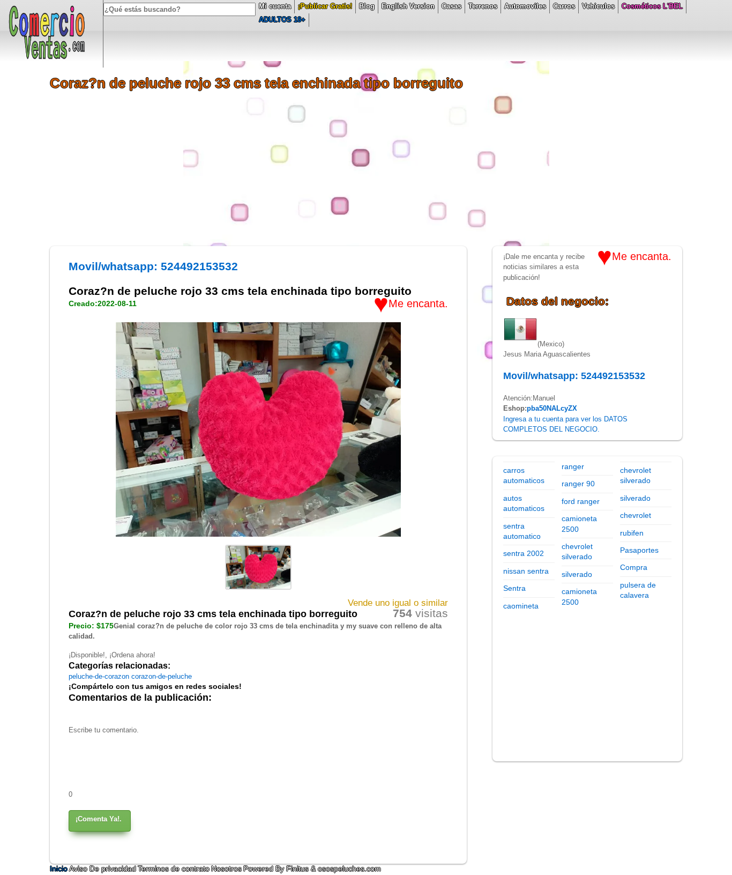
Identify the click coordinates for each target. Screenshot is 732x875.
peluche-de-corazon (100, 676)
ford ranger (581, 501)
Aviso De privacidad (102, 868)
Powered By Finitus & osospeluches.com (312, 868)
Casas (451, 6)
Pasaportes (639, 550)
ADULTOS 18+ (282, 20)
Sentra (514, 588)
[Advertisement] (366, 171)
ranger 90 (578, 483)
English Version (408, 6)
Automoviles (525, 6)
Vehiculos (598, 6)
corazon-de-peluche (161, 676)
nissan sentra (526, 571)
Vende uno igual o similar (398, 603)
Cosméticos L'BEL (652, 6)
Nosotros (226, 868)
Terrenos (482, 6)
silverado (577, 574)
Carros (564, 6)
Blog (367, 6)
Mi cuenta (275, 6)
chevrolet (635, 515)
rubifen (632, 533)
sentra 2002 (523, 553)
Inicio (59, 868)
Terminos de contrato (174, 868)
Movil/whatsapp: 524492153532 (153, 266)
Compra (633, 567)
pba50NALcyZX (552, 408)
